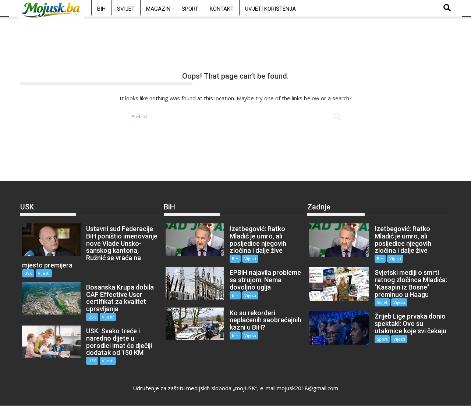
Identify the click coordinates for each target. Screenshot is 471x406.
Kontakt (222, 9)
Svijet (126, 9)
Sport (190, 9)
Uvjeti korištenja (270, 9)
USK (28, 273)
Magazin (158, 9)
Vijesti (44, 273)
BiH (101, 9)
